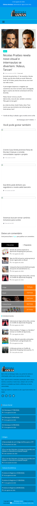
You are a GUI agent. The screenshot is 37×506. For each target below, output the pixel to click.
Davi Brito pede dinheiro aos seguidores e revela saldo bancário (17, 186)
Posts (31, 287)
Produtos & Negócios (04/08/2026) (13, 488)
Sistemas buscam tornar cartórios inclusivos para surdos (16, 218)
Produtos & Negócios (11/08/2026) (13, 480)
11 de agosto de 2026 (10, 483)
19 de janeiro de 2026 (10, 444)
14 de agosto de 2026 (10, 420)
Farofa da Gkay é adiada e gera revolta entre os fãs (19, 115)
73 (28, 287)
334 (28, 298)
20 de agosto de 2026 (17, 271)
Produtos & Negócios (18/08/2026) (13, 473)
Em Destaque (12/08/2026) (10, 425)
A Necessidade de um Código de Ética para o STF (17, 442)
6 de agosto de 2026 (17, 343)
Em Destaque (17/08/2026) (10, 410)
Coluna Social (6, 304)
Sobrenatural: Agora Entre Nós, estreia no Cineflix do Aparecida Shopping (22, 276)
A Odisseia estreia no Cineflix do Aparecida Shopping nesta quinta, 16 (22, 349)
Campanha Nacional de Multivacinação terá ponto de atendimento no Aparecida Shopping (22, 268)
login (15, 236)
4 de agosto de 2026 (9, 490)
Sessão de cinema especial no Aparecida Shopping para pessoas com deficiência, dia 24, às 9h (21, 250)
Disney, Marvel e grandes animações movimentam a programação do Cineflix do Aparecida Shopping (21, 340)
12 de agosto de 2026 (17, 334)
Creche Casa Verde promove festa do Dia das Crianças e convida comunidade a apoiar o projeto (18, 152)
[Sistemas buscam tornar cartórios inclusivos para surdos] (18, 198)
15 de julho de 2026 (17, 352)
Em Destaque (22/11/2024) (25, 120)
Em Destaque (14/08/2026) (10, 417)
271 (28, 310)
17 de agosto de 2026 (10, 412)
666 (28, 304)
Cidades (5, 299)
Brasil (5, 51)
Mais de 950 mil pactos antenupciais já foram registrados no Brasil (22, 259)
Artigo (4, 287)
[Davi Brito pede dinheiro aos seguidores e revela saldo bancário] (18, 165)
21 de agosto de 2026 (17, 254)
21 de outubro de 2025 (10, 463)
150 (28, 293)
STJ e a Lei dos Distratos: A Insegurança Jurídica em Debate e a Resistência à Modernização (18, 450)
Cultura (4, 310)
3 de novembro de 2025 (10, 453)
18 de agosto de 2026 (10, 475)
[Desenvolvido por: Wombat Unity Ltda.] (22, 503)
